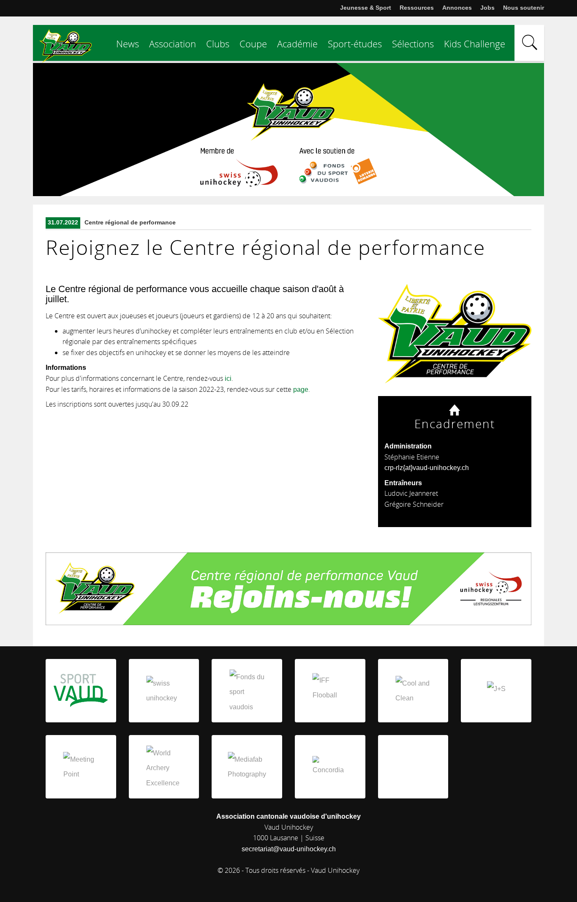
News (127, 43)
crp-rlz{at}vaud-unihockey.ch (426, 467)
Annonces (457, 7)
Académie (297, 43)
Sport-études (355, 43)
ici (228, 378)
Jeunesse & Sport (365, 7)
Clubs (217, 43)
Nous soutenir (523, 7)
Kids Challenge (474, 43)
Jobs (487, 7)
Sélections (413, 43)
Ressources (417, 7)
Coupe (253, 43)
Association (172, 43)
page (300, 389)
